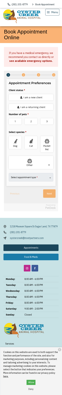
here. (5, 376)
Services (9, 343)
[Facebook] (35, 268)
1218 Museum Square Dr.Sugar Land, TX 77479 (34, 226)
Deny (31, 389)
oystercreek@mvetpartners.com (27, 238)
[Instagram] (27, 268)
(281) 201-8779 (18, 232)
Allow (31, 382)
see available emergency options (30, 61)
